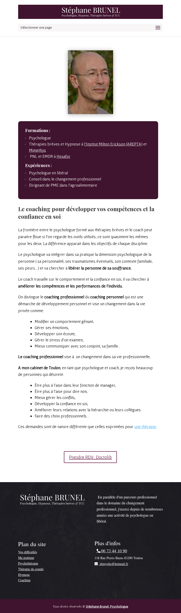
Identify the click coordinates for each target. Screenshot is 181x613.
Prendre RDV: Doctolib (90, 457)
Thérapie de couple (31, 569)
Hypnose (24, 574)
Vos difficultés (27, 552)
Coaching (24, 580)
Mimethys (37, 150)
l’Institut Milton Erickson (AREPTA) (113, 143)
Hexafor (63, 156)
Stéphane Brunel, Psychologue (107, 606)
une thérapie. (145, 426)
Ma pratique (26, 557)
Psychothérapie (28, 563)
